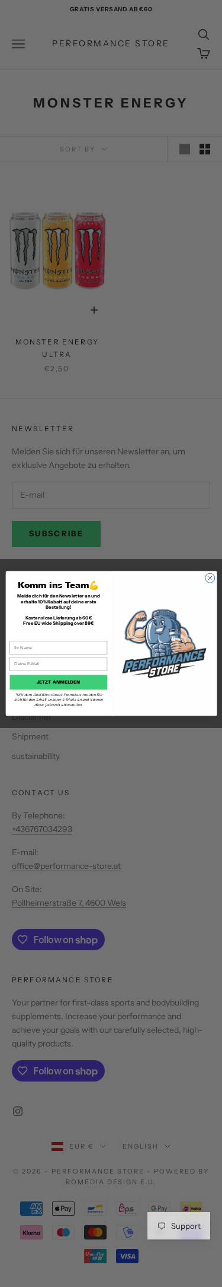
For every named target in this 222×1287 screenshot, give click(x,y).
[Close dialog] (209, 578)
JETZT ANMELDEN (58, 682)
